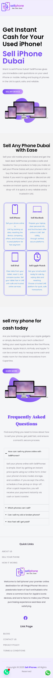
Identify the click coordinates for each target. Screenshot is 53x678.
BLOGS (6, 633)
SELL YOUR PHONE (11, 557)
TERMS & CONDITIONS (14, 650)
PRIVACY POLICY (11, 645)
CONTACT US (9, 639)
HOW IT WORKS (9, 562)
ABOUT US (7, 551)
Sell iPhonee (31, 667)
